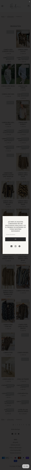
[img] (11, 246)
